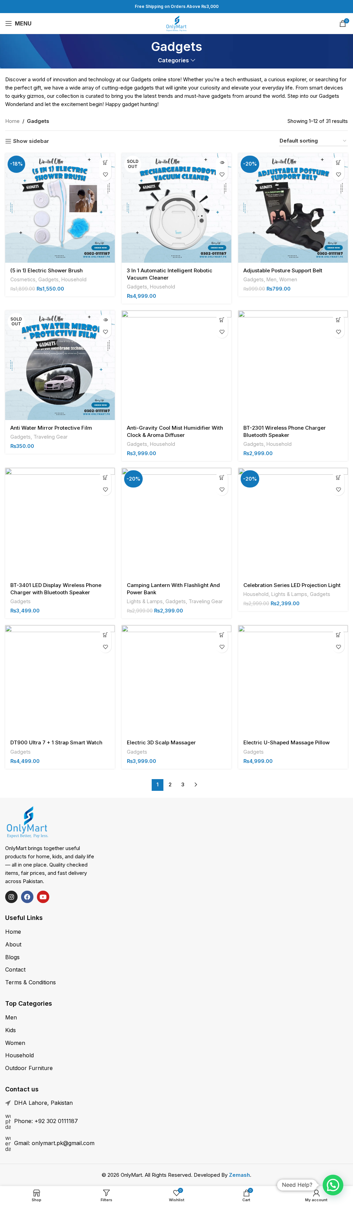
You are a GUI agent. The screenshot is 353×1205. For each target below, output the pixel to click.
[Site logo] (176, 23)
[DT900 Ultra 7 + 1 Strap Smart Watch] (60, 680)
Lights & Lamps (145, 601)
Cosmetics (23, 279)
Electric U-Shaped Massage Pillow (286, 742)
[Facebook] (27, 897)
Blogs (12, 957)
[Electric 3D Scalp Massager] (176, 680)
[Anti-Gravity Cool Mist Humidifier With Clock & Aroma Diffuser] (176, 365)
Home (12, 121)
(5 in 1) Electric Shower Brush (46, 270)
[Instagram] (11, 897)
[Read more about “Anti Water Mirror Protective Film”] (105, 320)
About (13, 944)
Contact (15, 969)
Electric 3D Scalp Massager (161, 742)
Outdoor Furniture (29, 1068)
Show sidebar (31, 141)
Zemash (239, 1175)
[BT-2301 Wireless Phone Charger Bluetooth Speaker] (293, 365)
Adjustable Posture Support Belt (282, 270)
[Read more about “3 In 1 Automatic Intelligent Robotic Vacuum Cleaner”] (222, 163)
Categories (173, 60)
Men (271, 279)
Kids (10, 1030)
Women (288, 279)
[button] (105, 163)
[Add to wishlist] (105, 175)
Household (74, 279)
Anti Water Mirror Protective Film (51, 428)
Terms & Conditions (30, 982)
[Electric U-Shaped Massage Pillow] (293, 680)
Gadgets (48, 279)
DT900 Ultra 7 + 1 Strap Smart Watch (56, 742)
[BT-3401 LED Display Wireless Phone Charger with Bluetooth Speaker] (60, 522)
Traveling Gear (50, 437)
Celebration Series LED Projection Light (292, 585)
